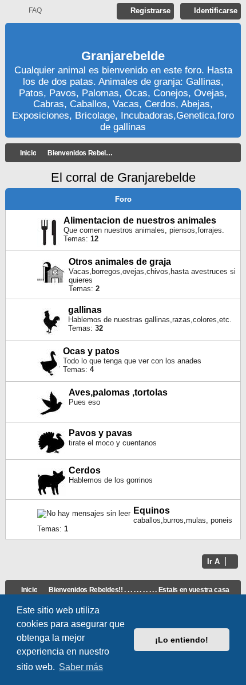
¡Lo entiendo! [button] (181, 639)
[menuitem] (30, 10)
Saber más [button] (81, 667)
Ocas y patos (91, 351)
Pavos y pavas (100, 433)
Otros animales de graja (120, 262)
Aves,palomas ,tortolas (118, 392)
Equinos (151, 510)
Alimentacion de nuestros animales (140, 220)
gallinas (85, 310)
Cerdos (85, 470)
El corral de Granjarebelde (123, 177)
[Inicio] (123, 37)
